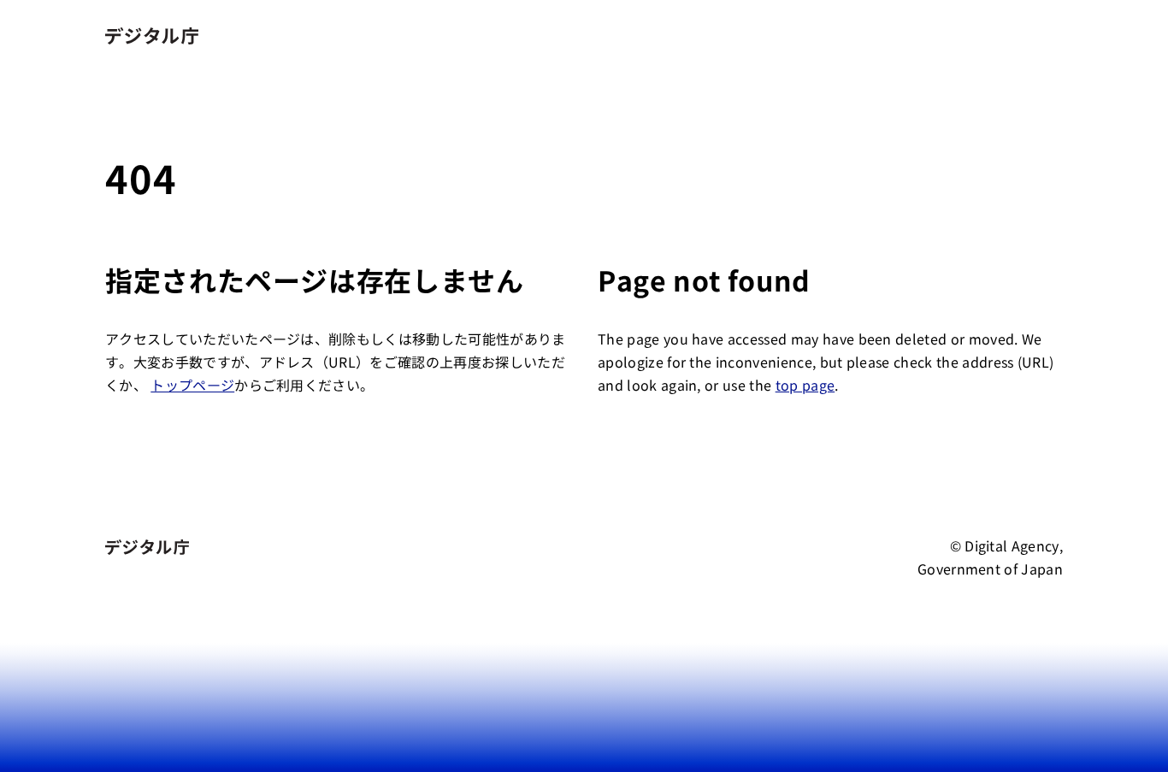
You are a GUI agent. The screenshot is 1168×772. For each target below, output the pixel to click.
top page (805, 384)
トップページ (192, 384)
